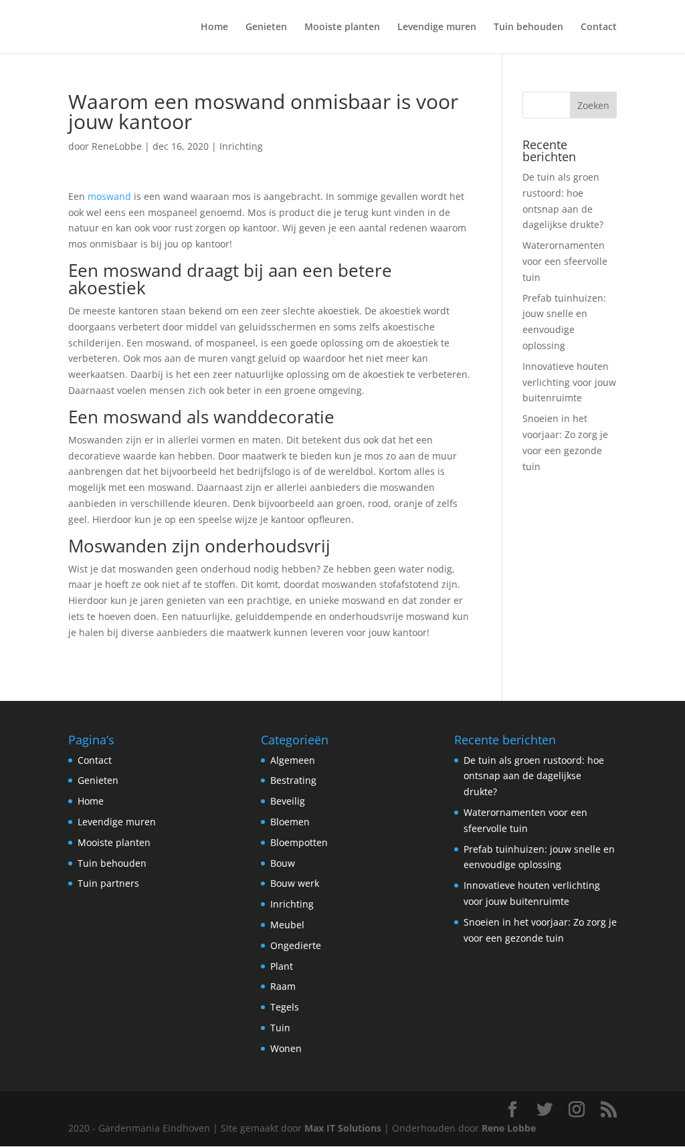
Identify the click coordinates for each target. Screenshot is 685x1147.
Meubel (287, 924)
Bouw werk (294, 883)
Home (214, 27)
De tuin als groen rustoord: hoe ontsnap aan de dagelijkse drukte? (534, 776)
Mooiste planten (342, 27)
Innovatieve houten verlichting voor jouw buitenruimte (569, 382)
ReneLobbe (117, 146)
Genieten (266, 27)
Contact (599, 27)
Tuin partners (108, 883)
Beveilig (287, 801)
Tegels (284, 1007)
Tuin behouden (528, 27)
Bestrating (293, 780)
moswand (109, 196)
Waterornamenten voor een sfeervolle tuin (564, 261)
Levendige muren (436, 27)
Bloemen (290, 821)
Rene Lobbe (509, 1128)
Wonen (286, 1048)
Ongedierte (295, 945)
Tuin (280, 1027)
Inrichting (241, 146)
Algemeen (292, 760)
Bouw (282, 863)
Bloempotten (299, 842)
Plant (281, 966)
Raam (283, 986)
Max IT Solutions (342, 1128)
